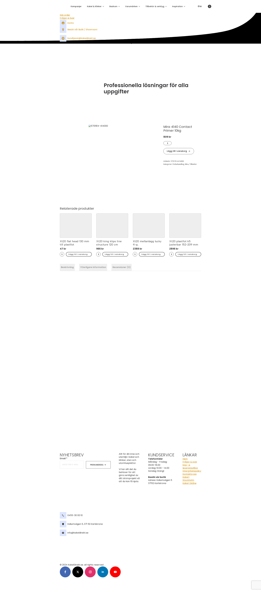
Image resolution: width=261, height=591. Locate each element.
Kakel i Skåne (189, 483)
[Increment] (170, 143)
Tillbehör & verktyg (154, 6)
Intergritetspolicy (192, 471)
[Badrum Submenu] (119, 6)
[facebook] (65, 571)
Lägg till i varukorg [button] (78, 254)
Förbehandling (178, 164)
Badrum (113, 6)
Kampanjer (76, 6)
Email (63, 458)
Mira (187, 164)
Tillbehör (193, 164)
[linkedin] (102, 571)
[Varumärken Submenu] (140, 6)
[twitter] (77, 571)
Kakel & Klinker (94, 6)
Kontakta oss (190, 474)
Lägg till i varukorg (177, 151)
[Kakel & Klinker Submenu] (104, 6)
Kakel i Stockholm (188, 479)
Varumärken (131, 6)
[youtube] (115, 571)
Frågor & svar (190, 461)
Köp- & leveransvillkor (190, 467)
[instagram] (90, 571)
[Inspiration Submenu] (185, 6)
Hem (185, 458)
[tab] (67, 267)
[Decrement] (165, 143)
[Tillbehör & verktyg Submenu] (166, 6)
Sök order (65, 15)
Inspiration (177, 6)
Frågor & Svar (67, 18)
